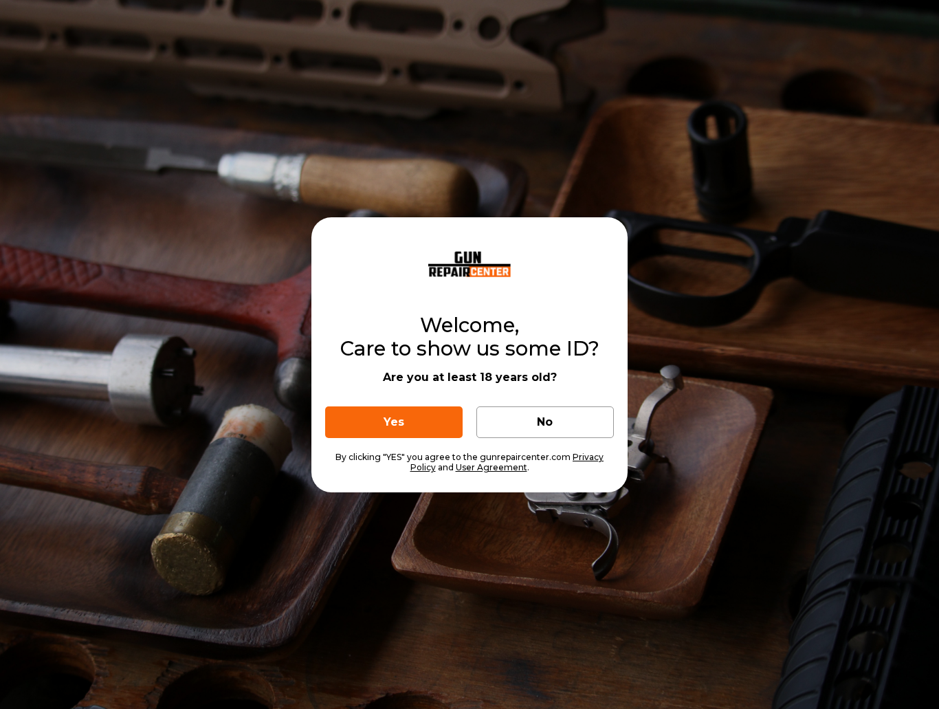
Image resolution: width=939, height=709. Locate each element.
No (545, 421)
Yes (394, 421)
